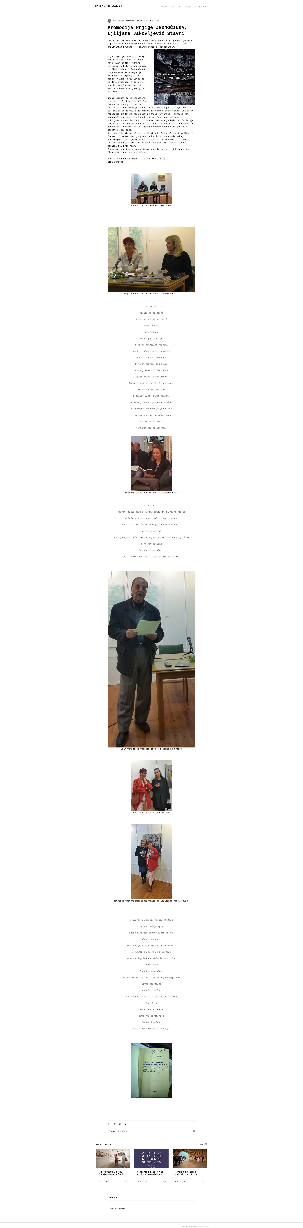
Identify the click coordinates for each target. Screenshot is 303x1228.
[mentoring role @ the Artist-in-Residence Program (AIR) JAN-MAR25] (151, 1158)
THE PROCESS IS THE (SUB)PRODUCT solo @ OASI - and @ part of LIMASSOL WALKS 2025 (112, 1173)
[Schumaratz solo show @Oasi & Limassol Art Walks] (113, 1158)
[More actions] (193, 20)
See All (203, 1144)
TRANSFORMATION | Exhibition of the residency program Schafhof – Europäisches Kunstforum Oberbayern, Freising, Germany (189, 1173)
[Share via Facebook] (109, 1124)
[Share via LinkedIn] (120, 1124)
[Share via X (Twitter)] (114, 1124)
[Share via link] (126, 1124)
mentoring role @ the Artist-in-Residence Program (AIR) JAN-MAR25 (150, 1173)
